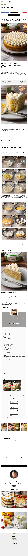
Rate (17, 323)
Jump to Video (17, 15)
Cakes (5, 4)
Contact (14, 550)
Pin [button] (14, 323)
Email (2, 462)
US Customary (5, 352)
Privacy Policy (14, 538)
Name (2, 459)
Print (11, 323)
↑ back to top (14, 533)
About (14, 485)
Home (2, 4)
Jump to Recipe (11, 15)
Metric (8, 352)
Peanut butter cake (8, 82)
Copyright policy (14, 539)
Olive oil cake (21, 82)
